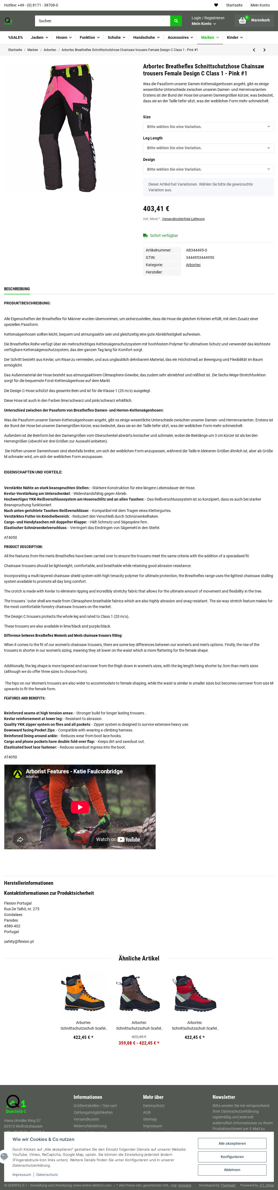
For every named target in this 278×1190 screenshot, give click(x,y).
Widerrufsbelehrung (90, 1126)
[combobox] (208, 126)
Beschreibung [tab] (17, 289)
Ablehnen (232, 1169)
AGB (147, 1112)
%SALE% (15, 37)
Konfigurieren (232, 1156)
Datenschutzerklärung (240, 1111)
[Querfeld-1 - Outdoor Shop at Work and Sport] (14, 21)
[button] (208, 21)
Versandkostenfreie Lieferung (183, 219)
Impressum (152, 1126)
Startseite (234, 5)
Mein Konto (260, 5)
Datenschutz (154, 1105)
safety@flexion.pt (19, 941)
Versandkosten (86, 1119)
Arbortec (193, 265)
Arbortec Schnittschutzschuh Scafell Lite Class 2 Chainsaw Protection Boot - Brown (139, 1025)
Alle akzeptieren (232, 1143)
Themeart (228, 1185)
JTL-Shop (266, 1185)
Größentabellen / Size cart (95, 1105)
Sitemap (150, 1119)
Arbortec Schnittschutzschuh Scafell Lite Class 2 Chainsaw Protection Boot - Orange (83, 1025)
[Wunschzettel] (216, 5)
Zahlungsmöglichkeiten (93, 1112)
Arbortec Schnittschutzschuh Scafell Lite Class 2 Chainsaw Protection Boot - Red (194, 1025)
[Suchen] (176, 20)
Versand (184, 1185)
